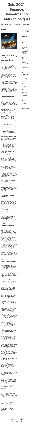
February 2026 (24, 90)
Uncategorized (24, 103)
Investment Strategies (17, 24)
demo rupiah (24, 110)
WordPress (14, 421)
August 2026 (24, 86)
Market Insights (26, 24)
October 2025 (24, 95)
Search (23, 29)
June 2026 (24, 89)
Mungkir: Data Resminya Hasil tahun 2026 (25, 61)
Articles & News (8, 24)
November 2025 (25, 93)
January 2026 (24, 92)
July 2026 (24, 87)
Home (2, 24)
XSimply (20, 421)
